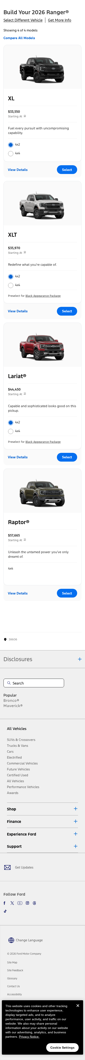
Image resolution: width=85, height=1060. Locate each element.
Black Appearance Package (43, 296)
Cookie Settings (62, 1047)
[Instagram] (27, 903)
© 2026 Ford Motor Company (24, 953)
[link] (12, 962)
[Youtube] (19, 903)
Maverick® (13, 705)
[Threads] (34, 903)
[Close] (78, 1009)
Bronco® (11, 700)
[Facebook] (5, 903)
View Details (18, 170)
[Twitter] (12, 903)
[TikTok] (5, 911)
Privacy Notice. (29, 1036)
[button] (42, 809)
